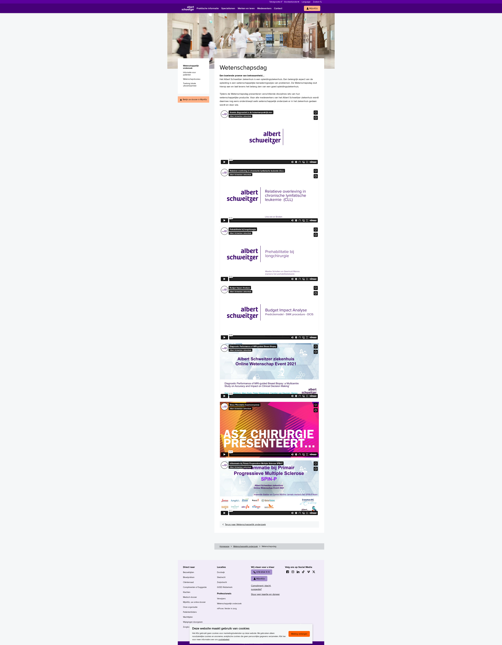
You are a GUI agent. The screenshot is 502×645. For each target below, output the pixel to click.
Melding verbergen (299, 633)
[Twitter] (313, 571)
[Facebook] (287, 571)
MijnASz (260, 578)
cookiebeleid (223, 639)
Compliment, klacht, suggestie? (261, 587)
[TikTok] (303, 571)
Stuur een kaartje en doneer (265, 594)
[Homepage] (188, 8)
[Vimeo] (308, 571)
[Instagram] (292, 571)
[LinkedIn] (298, 571)
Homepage (224, 546)
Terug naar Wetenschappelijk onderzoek (245, 524)
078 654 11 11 (263, 572)
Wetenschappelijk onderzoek (245, 546)
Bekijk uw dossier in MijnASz (195, 99)
